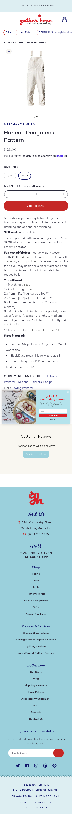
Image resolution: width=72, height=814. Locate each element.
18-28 (24, 175)
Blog (36, 678)
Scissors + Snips (41, 382)
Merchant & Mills (19, 124)
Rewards (36, 712)
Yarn (36, 580)
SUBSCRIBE (53, 415)
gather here (40, 785)
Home (7, 43)
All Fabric (27, 32)
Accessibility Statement (36, 699)
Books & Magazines (36, 600)
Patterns (10, 382)
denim (26, 257)
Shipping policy (46, 796)
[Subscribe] (58, 753)
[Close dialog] (67, 392)
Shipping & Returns (36, 685)
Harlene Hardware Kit (45, 330)
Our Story (36, 672)
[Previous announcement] (7, 4)
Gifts (36, 607)
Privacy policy (22, 796)
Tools (36, 587)
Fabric (36, 574)
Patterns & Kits (36, 594)
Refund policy (21, 790)
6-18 (12, 176)
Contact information (36, 802)
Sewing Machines (36, 614)
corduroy (10, 261)
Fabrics (52, 376)
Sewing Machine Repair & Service (36, 639)
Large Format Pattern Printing (36, 653)
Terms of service (46, 790)
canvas (46, 257)
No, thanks (53, 419)
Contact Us (36, 719)
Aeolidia (41, 807)
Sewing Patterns (23, 388)
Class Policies (36, 692)
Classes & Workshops (36, 633)
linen (34, 261)
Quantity (12, 186)
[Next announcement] (64, 4)
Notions (23, 382)
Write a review (36, 454)
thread (25, 284)
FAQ (36, 705)
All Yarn (10, 32)
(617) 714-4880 (38, 534)
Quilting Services (36, 646)
